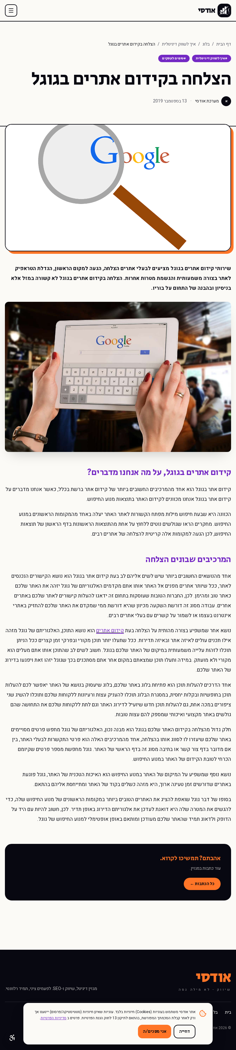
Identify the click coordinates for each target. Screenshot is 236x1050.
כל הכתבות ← (202, 884)
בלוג (206, 44)
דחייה (184, 1031)
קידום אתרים (110, 630)
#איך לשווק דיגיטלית (211, 58)
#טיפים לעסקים (174, 58)
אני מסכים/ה (154, 1031)
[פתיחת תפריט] (11, 10)
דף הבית (223, 44)
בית (228, 1012)
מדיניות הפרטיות (53, 1018)
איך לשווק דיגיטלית (179, 44)
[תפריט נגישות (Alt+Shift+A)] (12, 1037)
